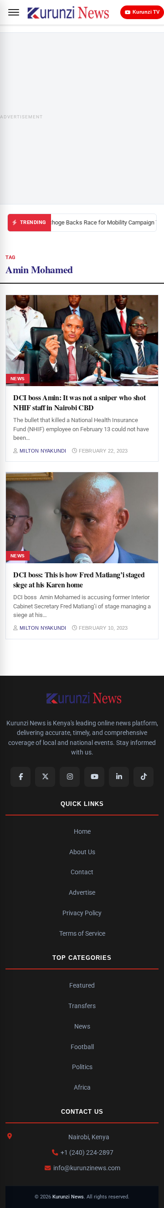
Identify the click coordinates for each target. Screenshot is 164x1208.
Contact (82, 872)
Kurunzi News (68, 1197)
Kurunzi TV (146, 12)
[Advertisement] (82, 118)
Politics (82, 1066)
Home (82, 831)
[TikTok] (143, 777)
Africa (82, 1087)
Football (82, 1046)
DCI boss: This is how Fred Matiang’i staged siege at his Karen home (78, 579)
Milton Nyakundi (43, 451)
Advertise (82, 892)
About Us (82, 852)
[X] (45, 777)
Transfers (82, 1005)
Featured (82, 985)
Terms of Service (82, 933)
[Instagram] (70, 777)
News (82, 1026)
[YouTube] (94, 777)
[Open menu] (13, 12)
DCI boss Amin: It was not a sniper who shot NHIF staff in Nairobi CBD (79, 402)
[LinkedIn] (119, 777)
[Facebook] (20, 777)
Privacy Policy (82, 913)
